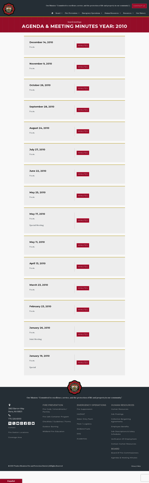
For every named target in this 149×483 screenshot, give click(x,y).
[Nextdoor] (10, 423)
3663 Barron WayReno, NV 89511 (16, 410)
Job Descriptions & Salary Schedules (123, 432)
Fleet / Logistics (84, 424)
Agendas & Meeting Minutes (124, 458)
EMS (79, 434)
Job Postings (117, 414)
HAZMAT (81, 414)
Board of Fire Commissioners (124, 453)
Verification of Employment (124, 439)
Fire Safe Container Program (56, 417)
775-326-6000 (14, 419)
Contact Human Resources (123, 444)
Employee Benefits (120, 426)
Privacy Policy (136, 466)
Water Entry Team (85, 419)
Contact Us (139, 6)
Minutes (83, 46)
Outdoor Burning (50, 426)
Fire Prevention (71, 13)
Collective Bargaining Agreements (121, 420)
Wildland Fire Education (53, 431)
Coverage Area (15, 437)
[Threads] (29, 423)
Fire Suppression (84, 409)
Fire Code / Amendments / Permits (55, 410)
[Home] (52, 13)
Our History (141, 13)
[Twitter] (13, 423)
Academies (82, 439)
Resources (127, 13)
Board (58, 13)
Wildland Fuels (83, 429)
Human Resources (112, 13)
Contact (11, 427)
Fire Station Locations (18, 432)
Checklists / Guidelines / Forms (57, 421)
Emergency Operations (91, 13)
